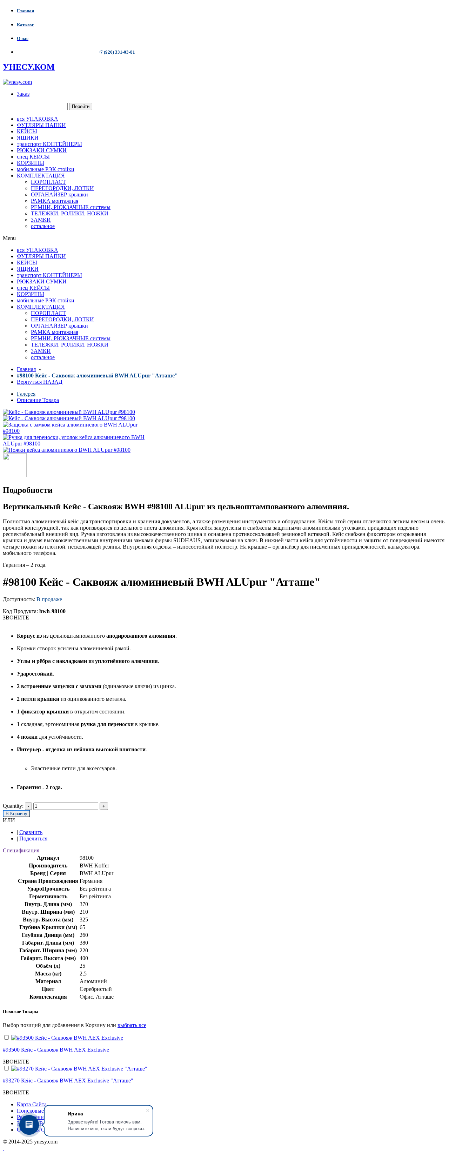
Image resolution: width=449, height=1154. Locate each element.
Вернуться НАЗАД (39, 382)
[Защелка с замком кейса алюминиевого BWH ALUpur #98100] (78, 431)
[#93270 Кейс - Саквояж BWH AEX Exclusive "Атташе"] (79, 1069)
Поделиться (33, 838)
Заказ (23, 94)
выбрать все (132, 1025)
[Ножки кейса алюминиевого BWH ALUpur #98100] (66, 450)
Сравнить (30, 832)
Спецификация (21, 850)
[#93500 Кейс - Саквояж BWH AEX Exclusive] (67, 1038)
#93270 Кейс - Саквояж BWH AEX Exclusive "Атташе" (68, 1080)
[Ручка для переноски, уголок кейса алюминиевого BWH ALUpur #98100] (78, 444)
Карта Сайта (32, 1104)
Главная (26, 369)
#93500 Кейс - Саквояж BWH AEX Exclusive (56, 1050)
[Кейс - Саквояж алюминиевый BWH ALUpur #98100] (69, 418)
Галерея (26, 394)
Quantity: (13, 806)
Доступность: (19, 599)
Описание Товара (38, 400)
